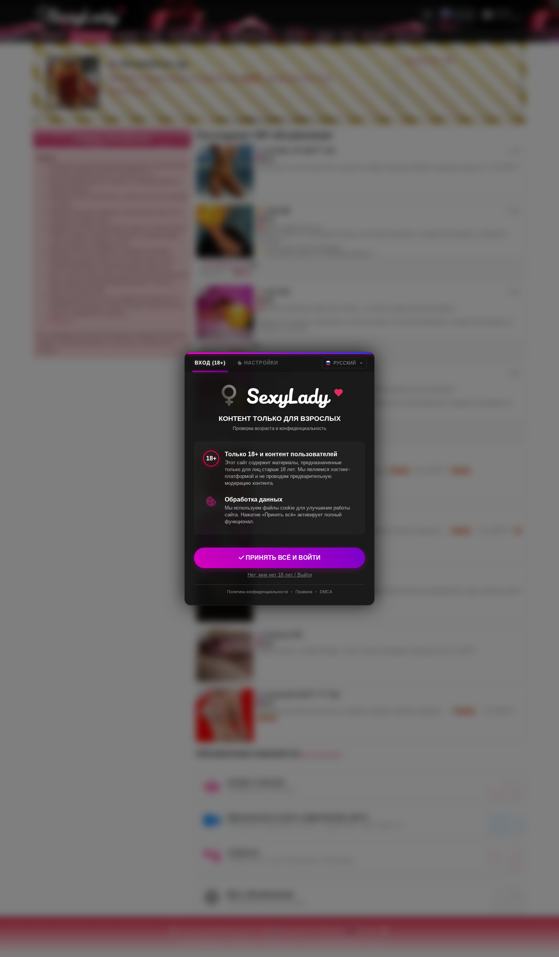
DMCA (326, 591)
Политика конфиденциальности (257, 591)
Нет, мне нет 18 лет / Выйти (280, 574)
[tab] (210, 363)
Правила (303, 591)
